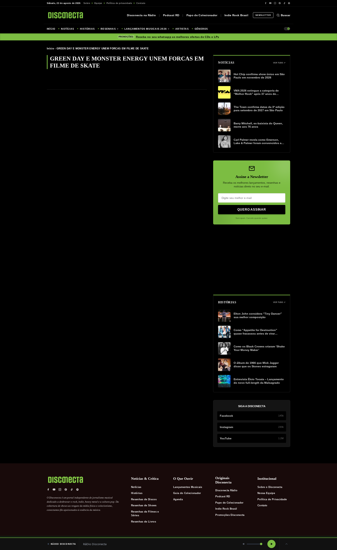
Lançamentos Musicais (187, 487)
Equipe (98, 3)
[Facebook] (265, 3)
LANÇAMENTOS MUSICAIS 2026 (145, 29)
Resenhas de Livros (143, 521)
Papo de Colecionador (201, 15)
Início (50, 48)
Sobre (86, 3)
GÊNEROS (201, 29)
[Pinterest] (279, 3)
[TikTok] (284, 3)
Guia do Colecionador (187, 493)
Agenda (178, 499)
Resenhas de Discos (144, 499)
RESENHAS (108, 29)
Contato (140, 3)
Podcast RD (171, 15)
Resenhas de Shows (144, 505)
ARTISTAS (182, 29)
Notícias (136, 487)
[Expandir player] (286, 544)
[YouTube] (270, 3)
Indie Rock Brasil (236, 15)
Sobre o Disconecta (269, 487)
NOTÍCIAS (67, 29)
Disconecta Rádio (226, 490)
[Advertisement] (251, 259)
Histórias (136, 493)
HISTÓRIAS (87, 29)
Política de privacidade (119, 3)
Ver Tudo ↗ (279, 63)
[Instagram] (275, 3)
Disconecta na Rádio (141, 15)
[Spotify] (289, 3)
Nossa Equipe (266, 493)
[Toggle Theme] (287, 28)
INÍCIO (51, 29)
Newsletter (263, 15)
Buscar (285, 15)
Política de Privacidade (272, 499)
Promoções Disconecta (230, 515)
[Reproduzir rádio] (271, 544)
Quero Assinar (251, 209)
